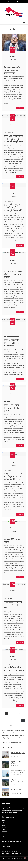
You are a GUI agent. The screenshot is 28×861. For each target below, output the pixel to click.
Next (20, 713)
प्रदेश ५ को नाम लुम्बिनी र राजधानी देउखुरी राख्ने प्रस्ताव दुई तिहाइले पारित (13, 138)
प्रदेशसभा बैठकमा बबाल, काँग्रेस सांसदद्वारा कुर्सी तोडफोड (13, 274)
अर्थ (4, 535)
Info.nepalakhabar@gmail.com (12, 853)
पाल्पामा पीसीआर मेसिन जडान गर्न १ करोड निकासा (14, 669)
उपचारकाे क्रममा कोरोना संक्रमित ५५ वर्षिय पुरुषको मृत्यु (14, 604)
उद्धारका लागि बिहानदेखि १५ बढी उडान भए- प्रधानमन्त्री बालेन (13, 735)
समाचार (11, 64)
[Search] (23, 720)
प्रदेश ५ (5, 64)
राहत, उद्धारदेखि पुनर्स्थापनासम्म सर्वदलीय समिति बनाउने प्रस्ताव (13, 730)
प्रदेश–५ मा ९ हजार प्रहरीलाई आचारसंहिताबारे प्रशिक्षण (13, 408)
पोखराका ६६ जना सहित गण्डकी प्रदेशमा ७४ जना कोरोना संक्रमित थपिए (13, 476)
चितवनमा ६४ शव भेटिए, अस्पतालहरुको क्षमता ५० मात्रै (12, 742)
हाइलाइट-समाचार (16, 336)
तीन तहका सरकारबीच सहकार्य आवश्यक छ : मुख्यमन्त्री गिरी (12, 70)
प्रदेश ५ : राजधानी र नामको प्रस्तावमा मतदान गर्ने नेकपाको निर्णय (13, 343)
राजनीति (8, 64)
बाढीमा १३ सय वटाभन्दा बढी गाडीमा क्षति (9, 733)
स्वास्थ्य (11, 470)
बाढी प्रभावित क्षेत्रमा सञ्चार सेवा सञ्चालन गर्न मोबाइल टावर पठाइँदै (18, 780)
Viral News (14, 858)
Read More (20, 108)
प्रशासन (8, 401)
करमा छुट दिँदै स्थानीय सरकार (12, 540)
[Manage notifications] (25, 858)
